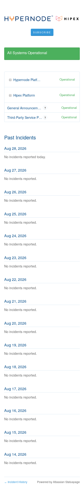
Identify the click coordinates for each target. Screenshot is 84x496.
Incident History (15, 482)
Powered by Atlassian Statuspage (58, 482)
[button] (42, 32)
